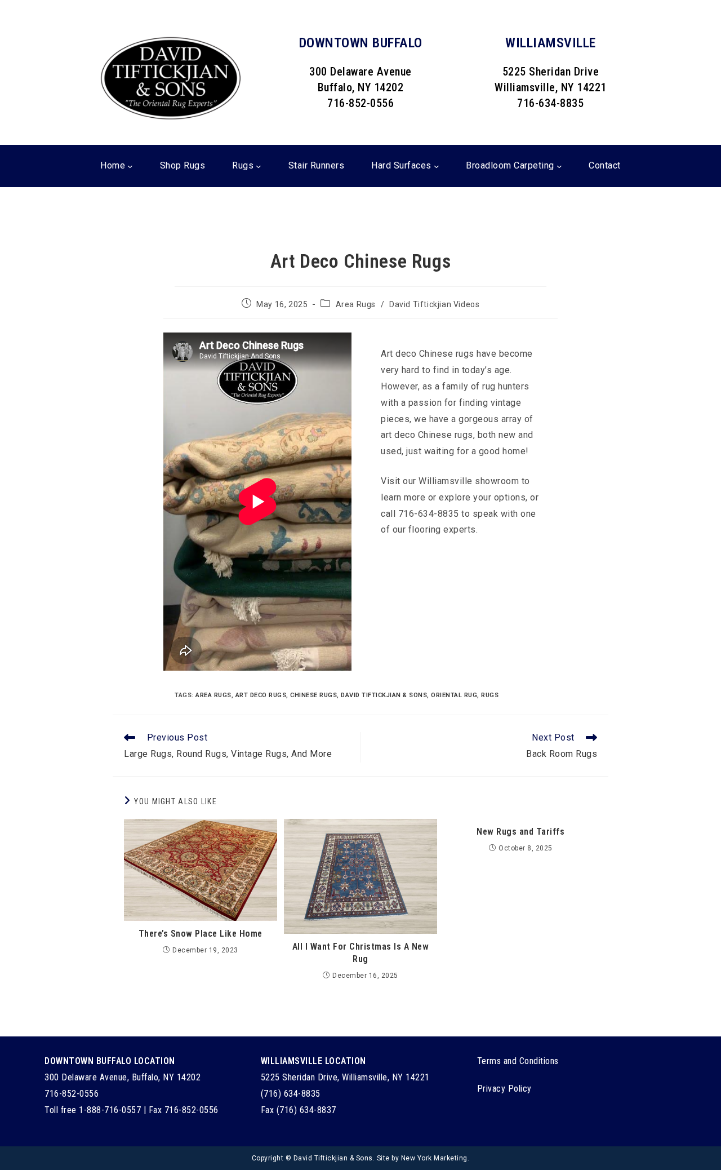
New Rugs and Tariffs (520, 831)
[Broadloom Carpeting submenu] (559, 166)
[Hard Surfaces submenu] (436, 166)
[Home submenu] (130, 166)
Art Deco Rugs (261, 695)
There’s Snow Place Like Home (200, 933)
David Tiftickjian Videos (434, 304)
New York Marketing (434, 1158)
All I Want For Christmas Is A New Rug (360, 952)
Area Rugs (356, 304)
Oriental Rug (454, 695)
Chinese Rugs (313, 695)
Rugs (490, 695)
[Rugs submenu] (258, 166)
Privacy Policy (504, 1088)
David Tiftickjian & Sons (384, 695)
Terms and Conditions (518, 1061)
